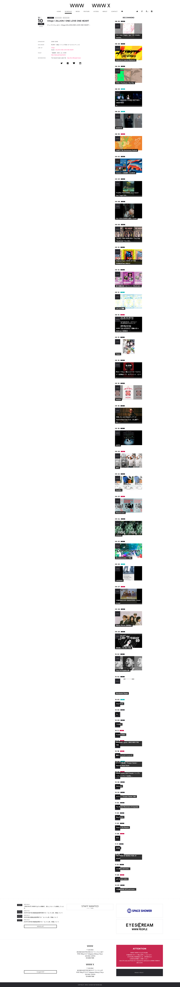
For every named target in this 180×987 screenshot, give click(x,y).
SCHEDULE (68, 11)
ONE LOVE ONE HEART (67, 49)
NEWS (78, 11)
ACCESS (96, 11)
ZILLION (58, 49)
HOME (59, 11)
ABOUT (104, 11)
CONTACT (114, 11)
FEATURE (86, 11)
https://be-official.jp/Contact (74, 58)
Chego (53, 47)
